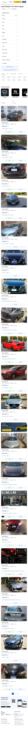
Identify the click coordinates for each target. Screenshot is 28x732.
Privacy (15, 717)
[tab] (3, 74)
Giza (4, 243)
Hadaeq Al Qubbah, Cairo (7, 358)
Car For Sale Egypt (4, 720)
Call (21, 131)
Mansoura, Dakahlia (6, 628)
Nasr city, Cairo (5, 157)
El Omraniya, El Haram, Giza (8, 330)
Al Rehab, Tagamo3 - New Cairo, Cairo (9, 599)
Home (15, 713)
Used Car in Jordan (17, 722)
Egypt (9, 714)
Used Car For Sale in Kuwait (19, 720)
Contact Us (16, 714)
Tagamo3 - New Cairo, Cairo (7, 301)
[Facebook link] (14, 714)
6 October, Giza (5, 387)
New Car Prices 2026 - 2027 (10, 69)
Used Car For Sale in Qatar (19, 723)
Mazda (10, 128)
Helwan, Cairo (5, 128)
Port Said (4, 542)
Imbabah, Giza (5, 686)
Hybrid (12, 243)
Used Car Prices (10, 66)
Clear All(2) (14, 9)
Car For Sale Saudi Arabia (5, 723)
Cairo (4, 186)
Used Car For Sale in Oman (19, 724)
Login (24, 1)
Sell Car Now (7, 430)
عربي (11, 1)
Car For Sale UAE (4, 722)
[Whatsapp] (9, 132)
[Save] (25, 107)
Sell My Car (18, 1)
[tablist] (14, 74)
